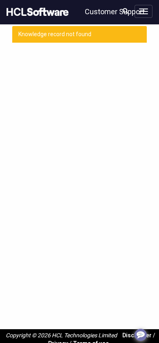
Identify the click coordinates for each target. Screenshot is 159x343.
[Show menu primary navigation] (143, 11)
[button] (125, 10)
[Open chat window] (141, 335)
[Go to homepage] (36, 12)
